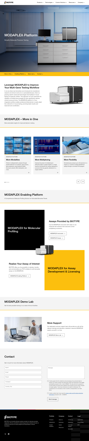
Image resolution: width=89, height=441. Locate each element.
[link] (58, 233)
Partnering (61, 422)
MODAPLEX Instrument (56, 233)
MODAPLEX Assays (55, 238)
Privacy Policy (80, 422)
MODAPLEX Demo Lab (55, 335)
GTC (78, 425)
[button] (40, 2)
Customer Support (70, 426)
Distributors (70, 422)
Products (51, 419)
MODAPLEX (52, 422)
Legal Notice (80, 419)
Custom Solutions (51, 426)
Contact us (70, 419)
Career (60, 425)
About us (61, 419)
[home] (8, 2)
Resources (61, 427)
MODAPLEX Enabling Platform (18, 276)
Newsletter (70, 429)
